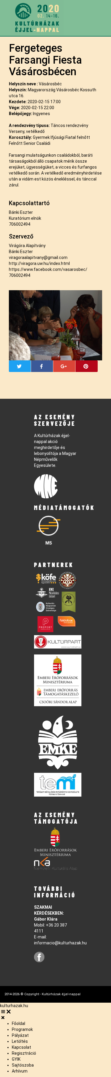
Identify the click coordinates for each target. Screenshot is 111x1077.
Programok (22, 1029)
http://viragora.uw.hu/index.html (39, 263)
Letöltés (20, 1041)
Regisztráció (24, 1053)
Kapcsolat (21, 1047)
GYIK (16, 1059)
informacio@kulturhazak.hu (60, 943)
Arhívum (20, 1071)
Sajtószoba (23, 1065)
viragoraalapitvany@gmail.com (38, 257)
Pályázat (20, 1035)
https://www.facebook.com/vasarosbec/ (48, 269)
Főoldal (18, 1023)
